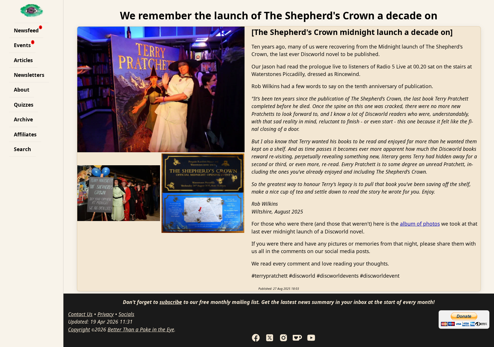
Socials (126, 314)
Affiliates (25, 134)
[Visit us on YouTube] (311, 340)
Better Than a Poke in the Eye (141, 329)
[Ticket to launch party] (203, 193)
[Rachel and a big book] (161, 89)
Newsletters (29, 74)
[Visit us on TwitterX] (269, 340)
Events (22, 45)
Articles (23, 60)
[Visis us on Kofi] (297, 340)
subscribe (170, 301)
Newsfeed (26, 30)
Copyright (79, 329)
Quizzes (23, 104)
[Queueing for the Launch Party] (118, 193)
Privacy (105, 314)
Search (22, 149)
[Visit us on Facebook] (255, 340)
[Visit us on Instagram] (283, 340)
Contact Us (80, 314)
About (21, 89)
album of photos (420, 223)
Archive (23, 119)
